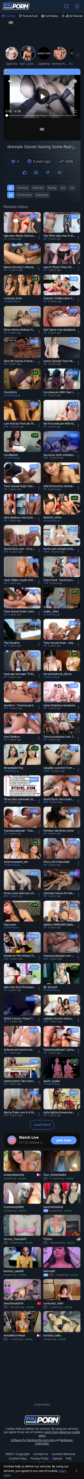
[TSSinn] (62, 1230)
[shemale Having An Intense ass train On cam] (61, 883)
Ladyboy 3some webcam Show (58, 1018)
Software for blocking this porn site (33, 1440)
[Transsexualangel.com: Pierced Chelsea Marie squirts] (61, 946)
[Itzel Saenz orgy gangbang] (61, 320)
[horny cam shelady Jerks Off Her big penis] (61, 539)
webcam (37, 188)
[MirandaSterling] (22, 758)
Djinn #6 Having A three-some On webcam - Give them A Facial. (19, 361)
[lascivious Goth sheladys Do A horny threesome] (61, 445)
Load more (42, 1124)
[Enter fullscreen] (75, 111)
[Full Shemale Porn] (16, 6)
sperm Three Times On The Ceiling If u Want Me (59, 267)
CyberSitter (42, 1443)
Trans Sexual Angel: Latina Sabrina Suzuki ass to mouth (19, 611)
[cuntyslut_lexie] (22, 289)
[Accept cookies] (76, 1471)
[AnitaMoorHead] (22, 1326)
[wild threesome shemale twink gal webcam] (61, 476)
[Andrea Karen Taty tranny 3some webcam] (22, 1071)
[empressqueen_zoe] (22, 852)
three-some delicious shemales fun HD (19, 893)
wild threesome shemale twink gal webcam (58, 486)
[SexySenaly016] (22, 1294)
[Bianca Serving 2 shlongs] (22, 257)
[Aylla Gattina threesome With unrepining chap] (61, 1103)
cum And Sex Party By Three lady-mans (19, 423)
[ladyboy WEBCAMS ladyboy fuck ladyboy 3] (61, 915)
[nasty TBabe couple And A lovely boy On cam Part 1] (22, 570)
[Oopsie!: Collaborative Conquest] (61, 289)
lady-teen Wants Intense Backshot (19, 235)
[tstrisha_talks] (62, 1326)
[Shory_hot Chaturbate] (61, 852)
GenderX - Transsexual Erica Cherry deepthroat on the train (19, 705)
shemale (22, 188)
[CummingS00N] (22, 1197)
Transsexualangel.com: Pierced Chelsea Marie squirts (58, 955)
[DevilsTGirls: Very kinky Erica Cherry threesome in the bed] (61, 789)
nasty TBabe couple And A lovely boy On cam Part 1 (19, 580)
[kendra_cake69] (22, 1262)
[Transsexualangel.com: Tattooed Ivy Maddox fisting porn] (61, 727)
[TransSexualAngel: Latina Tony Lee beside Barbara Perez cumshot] (61, 1040)
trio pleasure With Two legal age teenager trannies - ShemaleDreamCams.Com (59, 392)
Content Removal (63, 1454)
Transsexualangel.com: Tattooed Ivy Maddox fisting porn (59, 736)
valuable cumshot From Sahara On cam (58, 768)
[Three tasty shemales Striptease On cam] (22, 789)
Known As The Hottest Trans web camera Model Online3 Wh (20, 955)
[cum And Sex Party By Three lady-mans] (22, 414)
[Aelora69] (62, 1262)
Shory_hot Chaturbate (56, 862)
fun (72, 188)
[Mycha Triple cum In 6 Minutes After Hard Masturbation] (22, 1103)
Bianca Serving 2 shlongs (19, 267)
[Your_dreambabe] (62, 1165)
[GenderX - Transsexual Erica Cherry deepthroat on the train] (22, 695)
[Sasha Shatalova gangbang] (61, 695)
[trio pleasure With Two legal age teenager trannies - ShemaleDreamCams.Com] (61, 383)
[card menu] (39, 237)
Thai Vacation (12, 643)
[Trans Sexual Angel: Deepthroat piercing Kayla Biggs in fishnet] (22, 476)
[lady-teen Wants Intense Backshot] (22, 226)
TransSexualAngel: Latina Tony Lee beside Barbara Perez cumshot (59, 1049)
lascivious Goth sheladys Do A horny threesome (58, 455)
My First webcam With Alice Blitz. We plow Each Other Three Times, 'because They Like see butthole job (59, 423)
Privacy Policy (39, 1458)
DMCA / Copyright (17, 1454)
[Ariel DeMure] (22, 727)
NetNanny (66, 1440)
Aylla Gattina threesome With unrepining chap (58, 1112)
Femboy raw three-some (58, 830)
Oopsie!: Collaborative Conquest (58, 298)
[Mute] (9, 81)
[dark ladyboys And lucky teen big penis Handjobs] (22, 508)
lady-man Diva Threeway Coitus (20, 987)
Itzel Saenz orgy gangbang (59, 329)
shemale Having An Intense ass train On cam (58, 893)
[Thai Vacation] (22, 633)
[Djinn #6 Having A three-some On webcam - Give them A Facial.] (22, 351)
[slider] (42, 115)
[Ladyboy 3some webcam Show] (61, 1009)
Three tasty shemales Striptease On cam (19, 799)
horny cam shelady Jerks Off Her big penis (58, 549)
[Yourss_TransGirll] (22, 1230)
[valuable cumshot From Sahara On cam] (61, 758)
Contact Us (40, 1454)
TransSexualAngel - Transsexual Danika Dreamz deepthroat (19, 830)
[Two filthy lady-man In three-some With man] (61, 226)
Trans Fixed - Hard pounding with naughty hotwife (59, 580)
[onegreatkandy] (22, 1165)
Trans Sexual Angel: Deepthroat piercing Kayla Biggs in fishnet (19, 486)
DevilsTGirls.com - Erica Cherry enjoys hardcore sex (19, 549)
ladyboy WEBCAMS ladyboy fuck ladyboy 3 (58, 924)
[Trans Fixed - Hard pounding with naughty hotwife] (61, 570)
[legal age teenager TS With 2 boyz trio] (22, 664)
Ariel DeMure (12, 736)
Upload (57, 1458)
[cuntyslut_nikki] (62, 1294)
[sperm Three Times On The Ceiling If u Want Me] (61, 257)
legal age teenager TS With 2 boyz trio (19, 674)
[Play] (42, 96)
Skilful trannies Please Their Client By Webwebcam (20, 1018)
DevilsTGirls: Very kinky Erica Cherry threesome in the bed (59, 799)
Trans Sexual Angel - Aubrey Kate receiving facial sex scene (59, 643)
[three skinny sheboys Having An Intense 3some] (22, 320)
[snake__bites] (61, 602)
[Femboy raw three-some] (61, 821)
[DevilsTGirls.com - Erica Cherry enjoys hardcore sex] (22, 539)
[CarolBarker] (22, 445)
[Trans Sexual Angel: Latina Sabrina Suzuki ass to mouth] (22, 602)
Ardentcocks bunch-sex (18, 1049)
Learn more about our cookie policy (59, 1434)
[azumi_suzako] (61, 1071)
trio (63, 188)
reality (52, 188)
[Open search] (66, 6)
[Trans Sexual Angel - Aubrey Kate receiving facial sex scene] (61, 633)
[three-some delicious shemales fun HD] (22, 883)
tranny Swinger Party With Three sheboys (59, 361)
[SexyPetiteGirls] (62, 1197)
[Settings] (75, 81)
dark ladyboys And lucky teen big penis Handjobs (19, 517)
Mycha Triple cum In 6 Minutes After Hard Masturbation (20, 1112)
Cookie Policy (18, 1458)
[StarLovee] (22, 915)
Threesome (24, 195)
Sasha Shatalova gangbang (59, 705)
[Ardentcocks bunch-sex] (22, 1040)
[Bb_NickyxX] (61, 977)
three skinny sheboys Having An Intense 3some (19, 329)
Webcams (42, 195)
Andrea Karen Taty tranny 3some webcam (19, 1081)
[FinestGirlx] (22, 383)
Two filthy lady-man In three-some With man (58, 235)
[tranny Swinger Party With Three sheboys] (61, 351)
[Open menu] (77, 6)
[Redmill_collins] (61, 508)
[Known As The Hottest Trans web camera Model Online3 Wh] (22, 946)
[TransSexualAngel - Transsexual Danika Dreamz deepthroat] (22, 821)
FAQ (68, 1458)
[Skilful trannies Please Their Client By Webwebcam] (22, 1009)
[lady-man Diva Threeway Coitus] (22, 977)
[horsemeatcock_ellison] (61, 664)
